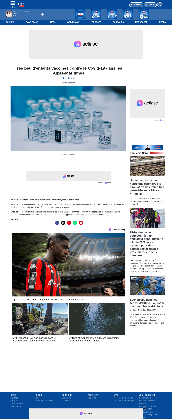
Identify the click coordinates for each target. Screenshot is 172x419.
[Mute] (42, 14)
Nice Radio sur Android (123, 400)
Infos (53, 22)
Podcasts (95, 22)
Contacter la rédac (44, 400)
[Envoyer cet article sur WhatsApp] (74, 224)
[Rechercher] (159, 4)
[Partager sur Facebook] (56, 224)
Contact (14, 398)
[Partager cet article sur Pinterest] (68, 224)
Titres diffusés (17, 403)
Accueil (10, 22)
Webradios (73, 22)
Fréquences (16, 406)
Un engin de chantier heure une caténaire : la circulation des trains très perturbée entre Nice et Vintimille (147, 187)
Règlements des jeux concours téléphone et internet (149, 415)
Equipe (14, 400)
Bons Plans (32, 22)
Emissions (66, 398)
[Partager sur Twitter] (62, 224)
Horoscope (141, 22)
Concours (118, 22)
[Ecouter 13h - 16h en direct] (147, 147)
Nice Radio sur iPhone (123, 398)
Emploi (162, 22)
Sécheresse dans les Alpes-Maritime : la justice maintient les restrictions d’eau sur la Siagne (147, 304)
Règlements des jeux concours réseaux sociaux (148, 401)
